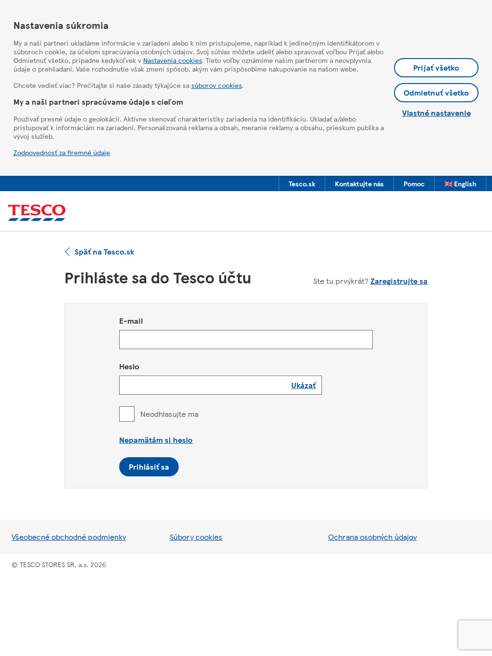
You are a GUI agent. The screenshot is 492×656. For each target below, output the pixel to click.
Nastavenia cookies (172, 60)
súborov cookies (216, 85)
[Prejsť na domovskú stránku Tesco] (37, 213)
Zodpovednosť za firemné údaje (61, 152)
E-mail (131, 320)
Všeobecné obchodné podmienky (69, 536)
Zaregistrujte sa (399, 280)
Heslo (129, 366)
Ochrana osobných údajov (372, 536)
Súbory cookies (196, 536)
